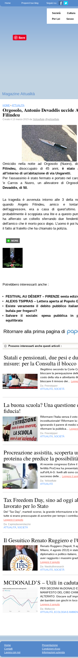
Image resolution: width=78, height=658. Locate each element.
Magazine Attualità (18, 94)
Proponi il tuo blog (29, 3)
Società (56, 13)
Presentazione (50, 645)
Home (8, 3)
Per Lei (56, 19)
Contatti (8, 648)
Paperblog (22, 16)
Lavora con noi (12, 652)
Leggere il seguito (13, 519)
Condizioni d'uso (51, 648)
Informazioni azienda (53, 652)
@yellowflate (52, 119)
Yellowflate (39, 119)
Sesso (70, 19)
